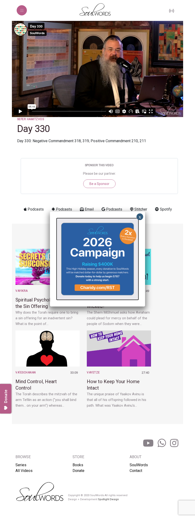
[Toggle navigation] (22, 10)
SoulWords (139, 465)
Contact (136, 470)
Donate (78, 470)
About (135, 457)
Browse (23, 457)
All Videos (24, 470)
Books (78, 465)
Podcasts (35, 209)
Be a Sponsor (99, 184)
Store (78, 457)
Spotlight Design (108, 499)
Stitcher (140, 209)
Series (20, 465)
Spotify (165, 209)
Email (89, 209)
